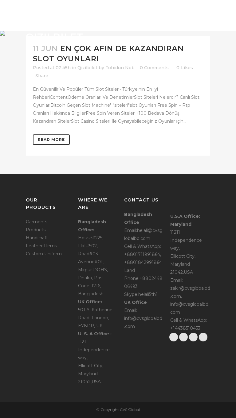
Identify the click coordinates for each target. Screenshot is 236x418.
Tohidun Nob (120, 67)
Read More (51, 139)
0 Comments (154, 67)
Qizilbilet (87, 67)
